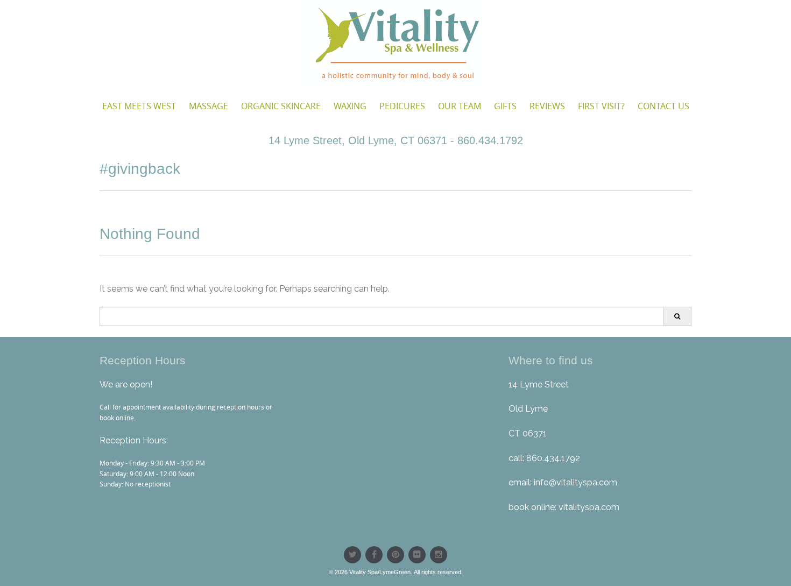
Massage (208, 106)
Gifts (505, 106)
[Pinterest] (395, 554)
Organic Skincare (281, 106)
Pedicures (402, 106)
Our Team (459, 106)
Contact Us (663, 106)
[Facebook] (374, 554)
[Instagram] (438, 554)
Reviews (547, 106)
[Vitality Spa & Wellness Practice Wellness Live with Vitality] (395, 44)
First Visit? (601, 106)
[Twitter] (352, 554)
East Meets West (139, 106)
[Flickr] (417, 554)
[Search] (677, 316)
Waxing (350, 106)
